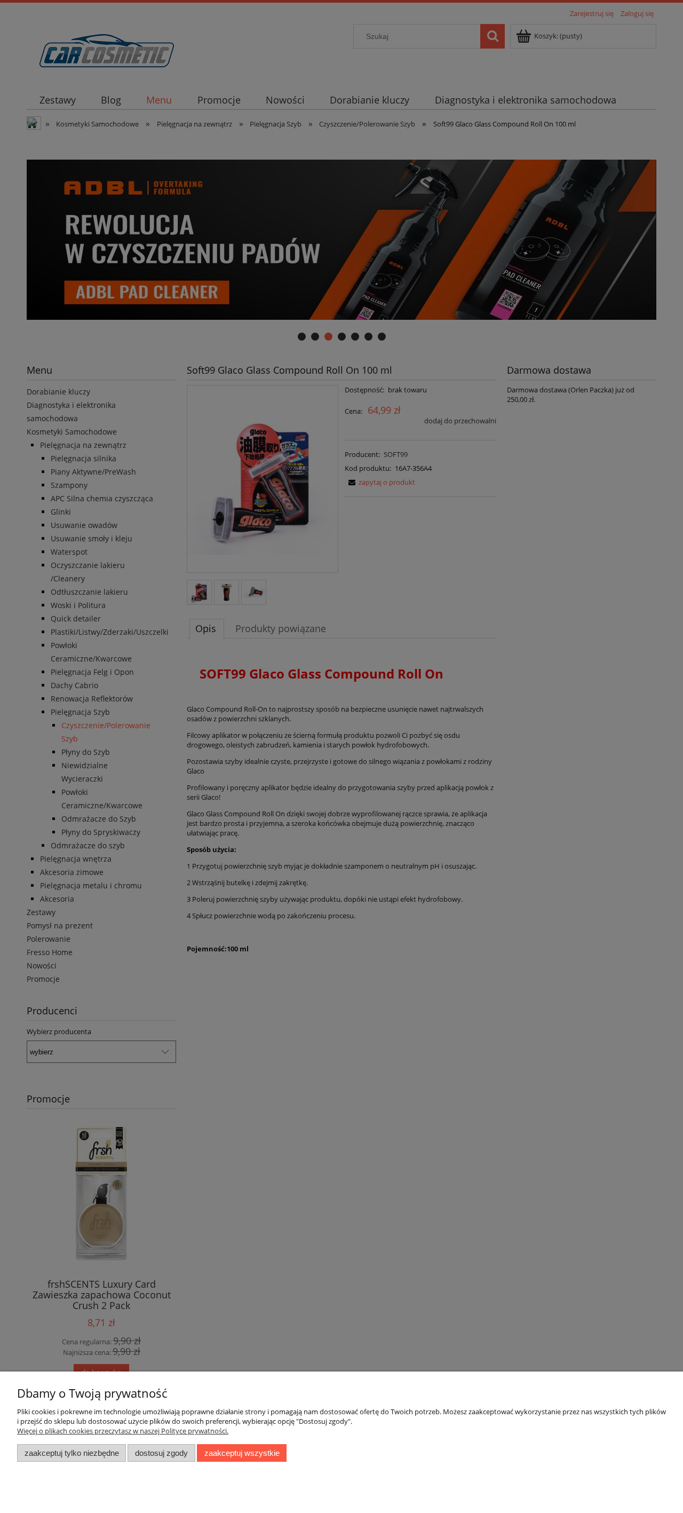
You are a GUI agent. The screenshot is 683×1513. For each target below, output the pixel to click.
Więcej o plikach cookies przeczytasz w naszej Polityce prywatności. (122, 1431)
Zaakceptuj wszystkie (242, 1452)
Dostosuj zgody (161, 1452)
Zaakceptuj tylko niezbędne (72, 1452)
